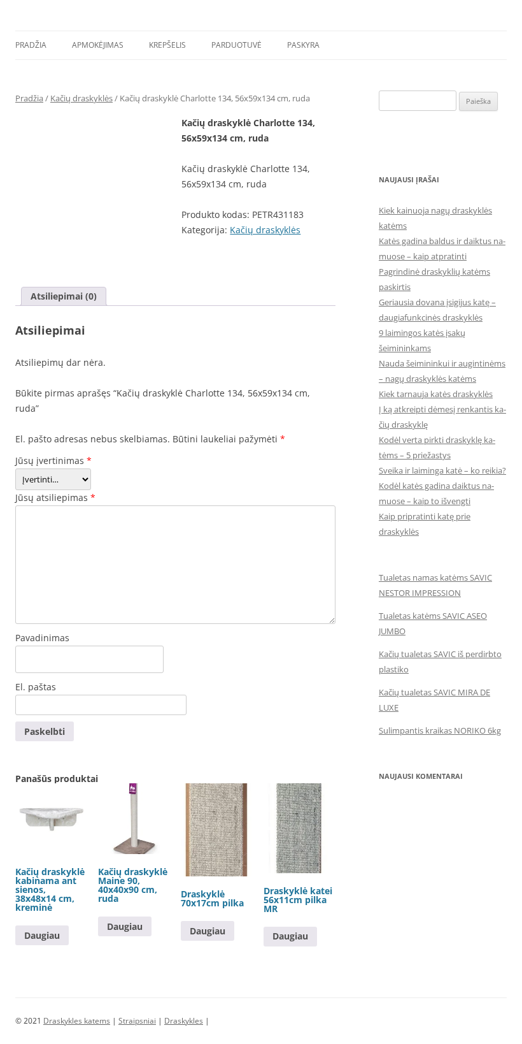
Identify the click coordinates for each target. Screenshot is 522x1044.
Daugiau (42, 935)
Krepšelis (167, 45)
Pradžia (30, 45)
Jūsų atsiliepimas (55, 497)
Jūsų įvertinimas (53, 460)
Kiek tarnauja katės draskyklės (436, 394)
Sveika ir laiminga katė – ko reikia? (442, 470)
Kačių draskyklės (81, 98)
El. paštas (35, 687)
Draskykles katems (76, 1020)
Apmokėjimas (97, 45)
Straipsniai (137, 1020)
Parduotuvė (236, 45)
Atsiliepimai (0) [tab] (64, 296)
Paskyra (303, 45)
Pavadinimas (42, 638)
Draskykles (183, 1020)
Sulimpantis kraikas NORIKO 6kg (440, 730)
